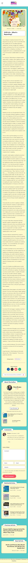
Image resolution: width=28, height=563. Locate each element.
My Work (18, 359)
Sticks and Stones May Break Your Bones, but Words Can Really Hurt (15, 546)
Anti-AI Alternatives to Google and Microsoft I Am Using (17, 504)
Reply (9, 441)
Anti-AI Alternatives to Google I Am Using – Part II (15, 415)
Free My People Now (16, 420)
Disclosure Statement (16, 559)
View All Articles (13, 408)
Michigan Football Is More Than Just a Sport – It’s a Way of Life (17, 512)
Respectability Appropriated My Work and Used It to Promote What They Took (14, 530)
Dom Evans (17, 387)
